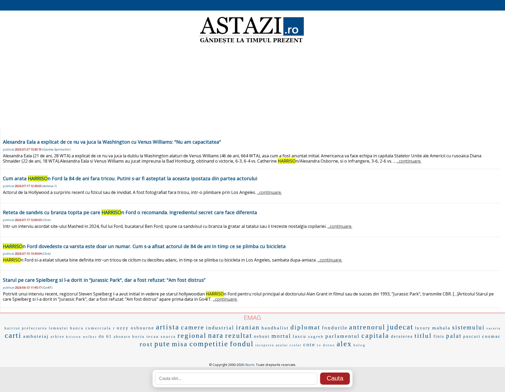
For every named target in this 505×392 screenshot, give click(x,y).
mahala (441, 327)
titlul (423, 335)
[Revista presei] (251, 43)
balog (360, 345)
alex (344, 344)
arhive (57, 337)
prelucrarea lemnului (45, 328)
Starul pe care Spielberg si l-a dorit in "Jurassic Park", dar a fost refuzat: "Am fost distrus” (104, 280)
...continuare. (409, 161)
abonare (122, 337)
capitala (375, 335)
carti (13, 335)
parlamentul (342, 336)
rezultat (238, 335)
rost (146, 344)
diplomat (305, 327)
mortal (281, 336)
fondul (242, 344)
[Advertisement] (252, 87)
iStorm (249, 365)
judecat (400, 327)
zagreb (316, 336)
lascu (299, 336)
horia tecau (145, 336)
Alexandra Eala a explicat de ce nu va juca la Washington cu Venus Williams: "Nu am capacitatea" (112, 142)
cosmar (491, 336)
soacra (168, 336)
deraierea (402, 336)
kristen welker (81, 337)
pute (162, 344)
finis (439, 336)
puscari (472, 336)
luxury (423, 328)
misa (180, 344)
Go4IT (47, 287)
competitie (208, 344)
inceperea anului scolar (278, 345)
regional (192, 335)
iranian (248, 327)
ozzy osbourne (135, 327)
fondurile (334, 327)
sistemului (468, 327)
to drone (326, 345)
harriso (12, 328)
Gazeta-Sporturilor (56, 149)
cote (309, 344)
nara (216, 335)
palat (454, 336)
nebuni (262, 336)
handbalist (275, 327)
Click (46, 220)
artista (167, 327)
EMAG (252, 317)
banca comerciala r (92, 328)
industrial (220, 327)
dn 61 (105, 336)
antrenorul (367, 327)
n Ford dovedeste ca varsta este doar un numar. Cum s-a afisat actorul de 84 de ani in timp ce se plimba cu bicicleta (144, 246)
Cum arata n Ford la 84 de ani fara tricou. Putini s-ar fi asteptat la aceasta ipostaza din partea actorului (130, 178)
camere (192, 327)
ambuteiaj (36, 336)
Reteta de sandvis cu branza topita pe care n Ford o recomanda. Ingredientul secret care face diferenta (130, 212)
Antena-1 (49, 186)
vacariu (493, 328)
